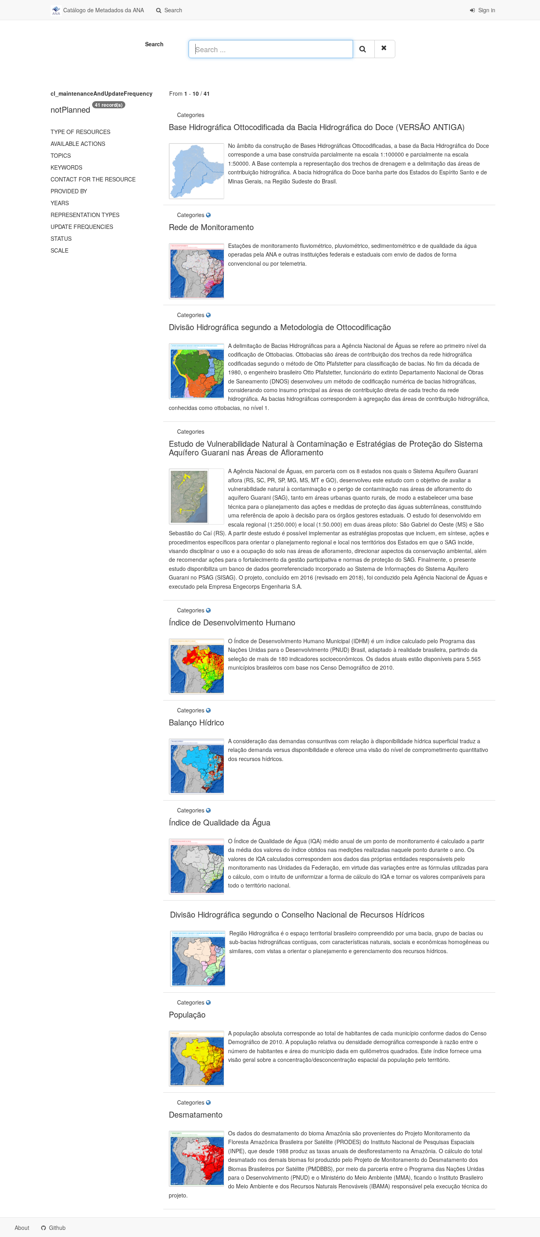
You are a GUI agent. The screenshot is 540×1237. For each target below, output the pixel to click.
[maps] (209, 215)
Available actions (78, 143)
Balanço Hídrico (196, 722)
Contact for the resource (93, 179)
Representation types (85, 215)
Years (60, 203)
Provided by (69, 191)
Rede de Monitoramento (211, 226)
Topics (61, 155)
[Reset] (384, 49)
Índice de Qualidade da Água (219, 822)
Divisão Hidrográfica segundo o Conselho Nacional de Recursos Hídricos (297, 914)
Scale (59, 250)
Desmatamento (196, 1114)
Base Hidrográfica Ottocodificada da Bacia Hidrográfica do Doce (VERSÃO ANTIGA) (317, 126)
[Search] (364, 49)
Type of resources (80, 132)
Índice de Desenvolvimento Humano (232, 622)
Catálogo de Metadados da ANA (103, 10)
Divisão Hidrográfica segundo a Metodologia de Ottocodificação (280, 326)
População (187, 1014)
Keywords (66, 167)
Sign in (486, 10)
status (61, 238)
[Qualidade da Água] (207, 431)
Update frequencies (82, 226)
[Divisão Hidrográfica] (207, 115)
